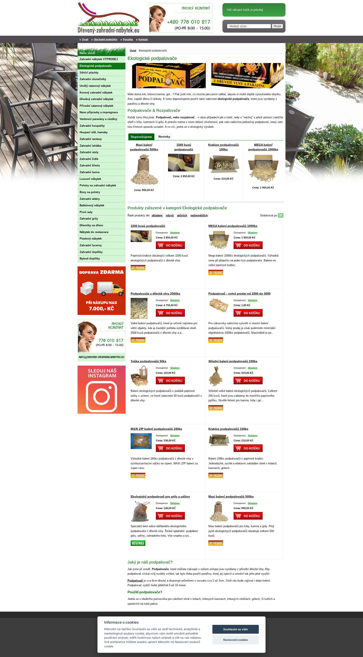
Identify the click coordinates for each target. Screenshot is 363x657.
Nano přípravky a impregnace (99, 112)
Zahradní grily (89, 218)
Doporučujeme (141, 136)
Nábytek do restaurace (94, 232)
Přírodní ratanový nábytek (96, 105)
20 (280, 215)
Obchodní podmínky (105, 39)
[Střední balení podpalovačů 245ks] (216, 385)
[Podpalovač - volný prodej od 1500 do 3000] (218, 311)
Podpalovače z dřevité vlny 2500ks (155, 293)
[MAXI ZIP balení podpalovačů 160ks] (141, 448)
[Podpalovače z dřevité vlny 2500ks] (139, 318)
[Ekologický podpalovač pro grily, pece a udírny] (140, 521)
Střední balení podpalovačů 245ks (232, 361)
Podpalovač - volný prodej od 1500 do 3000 (239, 293)
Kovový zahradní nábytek (96, 92)
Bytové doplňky (90, 258)
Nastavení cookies (235, 639)
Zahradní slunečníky (93, 79)
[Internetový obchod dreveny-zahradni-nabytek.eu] (109, 33)
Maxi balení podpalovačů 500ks (231, 496)
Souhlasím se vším (235, 629)
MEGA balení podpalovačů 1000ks (232, 226)
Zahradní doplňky (91, 252)
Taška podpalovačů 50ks (148, 361)
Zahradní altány (90, 198)
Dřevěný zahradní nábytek (96, 99)
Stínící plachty (89, 72)
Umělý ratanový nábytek (95, 85)
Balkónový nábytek (92, 205)
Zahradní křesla (90, 165)
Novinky (164, 136)
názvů (170, 215)
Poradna (128, 39)
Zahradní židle (89, 159)
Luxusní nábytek (90, 178)
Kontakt (143, 39)
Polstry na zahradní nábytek (98, 185)
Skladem (175, 232)
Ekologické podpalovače (96, 65)
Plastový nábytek (91, 238)
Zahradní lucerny (91, 245)
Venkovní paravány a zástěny (98, 119)
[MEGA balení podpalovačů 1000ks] (263, 181)
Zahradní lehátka (90, 145)
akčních (182, 215)
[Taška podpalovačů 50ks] (140, 385)
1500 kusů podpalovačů (148, 226)
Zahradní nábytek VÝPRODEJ (99, 59)
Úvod (133, 50)
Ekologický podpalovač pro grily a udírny (160, 496)
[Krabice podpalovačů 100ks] (223, 173)
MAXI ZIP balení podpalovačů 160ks (156, 429)
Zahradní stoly (89, 152)
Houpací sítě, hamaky (94, 132)
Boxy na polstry (90, 192)
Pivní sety (86, 212)
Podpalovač (135, 580)
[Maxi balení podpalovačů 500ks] (144, 184)
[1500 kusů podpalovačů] (184, 170)
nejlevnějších (199, 215)
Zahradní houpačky (92, 125)
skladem (157, 215)
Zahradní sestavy (91, 139)
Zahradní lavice (90, 172)
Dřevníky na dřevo (91, 225)
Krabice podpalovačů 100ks (228, 429)
